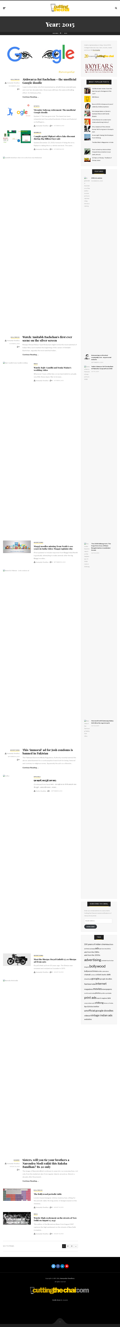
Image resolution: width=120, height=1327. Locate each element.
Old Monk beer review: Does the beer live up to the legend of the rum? (102, 91)
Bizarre (17, 1160)
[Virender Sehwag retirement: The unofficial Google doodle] (17, 110)
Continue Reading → (30, 97)
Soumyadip (96, 50)
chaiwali (87, 975)
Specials (37, 776)
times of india (108, 1003)
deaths (104, 975)
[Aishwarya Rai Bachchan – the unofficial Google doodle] (40, 57)
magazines (88, 989)
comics (93, 975)
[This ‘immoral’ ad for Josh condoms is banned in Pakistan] (40, 657)
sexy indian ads (89, 1003)
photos (98, 993)
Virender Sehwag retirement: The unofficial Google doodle (54, 111)
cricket (98, 975)
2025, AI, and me (96, 178)
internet (101, 983)
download (87, 979)
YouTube (67, 1266)
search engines (102, 998)
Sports (36, 106)
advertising (92, 960)
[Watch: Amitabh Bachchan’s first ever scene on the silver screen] (40, 244)
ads (97, 948)
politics (103, 993)
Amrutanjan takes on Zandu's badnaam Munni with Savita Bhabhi (101, 114)
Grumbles (37, 132)
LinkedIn (62, 1266)
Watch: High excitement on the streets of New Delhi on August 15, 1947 (55, 1219)
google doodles (106, 979)
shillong (99, 1002)
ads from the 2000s (92, 955)
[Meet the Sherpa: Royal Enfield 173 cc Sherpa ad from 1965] (17, 959)
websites (88, 1019)
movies (97, 988)
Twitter (53, 1266)
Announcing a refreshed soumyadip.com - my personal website (101, 357)
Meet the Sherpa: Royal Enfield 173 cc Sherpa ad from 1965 (55, 960)
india (93, 984)
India (36, 363)
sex (109, 998)
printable (108, 993)
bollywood (97, 966)
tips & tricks (88, 1007)
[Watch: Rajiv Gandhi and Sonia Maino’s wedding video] (17, 449)
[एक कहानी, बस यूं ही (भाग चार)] (17, 862)
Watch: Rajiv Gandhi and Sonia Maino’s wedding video (52, 368)
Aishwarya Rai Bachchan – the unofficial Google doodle (49, 81)
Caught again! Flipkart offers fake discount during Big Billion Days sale (54, 137)
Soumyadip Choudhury (67, 1278)
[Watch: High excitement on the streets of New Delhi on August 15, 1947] (17, 1218)
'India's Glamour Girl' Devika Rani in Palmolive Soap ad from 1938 (102, 367)
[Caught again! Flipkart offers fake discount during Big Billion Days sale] (17, 136)
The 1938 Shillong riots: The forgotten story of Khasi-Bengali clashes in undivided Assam (101, 547)
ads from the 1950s (105, 949)
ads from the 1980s (91, 952)
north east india (89, 993)
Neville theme (56, 1300)
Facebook (58, 1266)
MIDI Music (95, 97)
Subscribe (90, 927)
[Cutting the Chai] (60, 8)
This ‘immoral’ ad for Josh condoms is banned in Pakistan (47, 751)
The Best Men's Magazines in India (102, 142)
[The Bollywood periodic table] (17, 1194)
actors (110, 944)
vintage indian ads (101, 1015)
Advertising (38, 542)
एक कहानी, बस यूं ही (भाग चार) (45, 780)
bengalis (86, 967)
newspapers (107, 989)
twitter (96, 1007)
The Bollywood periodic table (48, 1194)
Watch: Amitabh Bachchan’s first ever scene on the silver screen (47, 338)
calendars (105, 971)
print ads (90, 997)
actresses (92, 949)
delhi (109, 974)
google (95, 978)
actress (87, 949)
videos (87, 1016)
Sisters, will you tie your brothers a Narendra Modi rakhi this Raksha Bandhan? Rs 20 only (45, 1163)
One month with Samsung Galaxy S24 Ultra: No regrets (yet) (102, 722)
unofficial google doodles (98, 1010)
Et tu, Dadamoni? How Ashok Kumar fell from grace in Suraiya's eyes (103, 129)
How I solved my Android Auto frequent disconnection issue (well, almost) (101, 152)
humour (87, 984)
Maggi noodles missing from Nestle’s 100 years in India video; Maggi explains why (53, 547)
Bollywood (15, 79)
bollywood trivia (90, 971)
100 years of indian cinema (96, 944)
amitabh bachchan (107, 960)
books (99, 971)
